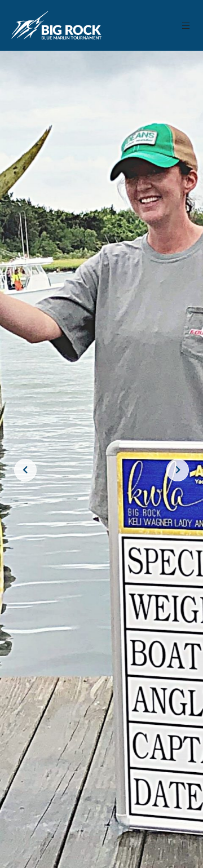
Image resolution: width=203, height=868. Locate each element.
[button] (186, 25)
